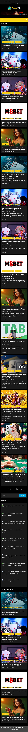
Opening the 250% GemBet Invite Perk (11, 443)
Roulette (20, 1)
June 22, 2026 (11, 379)
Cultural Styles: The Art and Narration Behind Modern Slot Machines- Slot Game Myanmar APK (14, 410)
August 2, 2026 (12, 74)
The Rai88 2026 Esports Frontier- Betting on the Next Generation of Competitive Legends (13, 475)
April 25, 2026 (11, 444)
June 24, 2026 (11, 125)
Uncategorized (5, 144)
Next (21, 489)
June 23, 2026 (11, 151)
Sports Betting (14, 3)
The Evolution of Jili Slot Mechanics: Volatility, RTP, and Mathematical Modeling (13, 46)
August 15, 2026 (12, 49)
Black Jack (5, 1)
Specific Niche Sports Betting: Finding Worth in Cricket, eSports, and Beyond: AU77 (13, 97)
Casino (10, 1)
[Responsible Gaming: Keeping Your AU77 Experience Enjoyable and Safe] (14, 60)
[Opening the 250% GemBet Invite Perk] (14, 432)
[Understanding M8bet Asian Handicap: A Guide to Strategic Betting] (14, 111)
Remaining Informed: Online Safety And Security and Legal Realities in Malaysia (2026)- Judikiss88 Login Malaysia (14, 376)
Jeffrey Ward (5, 49)
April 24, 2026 (11, 478)
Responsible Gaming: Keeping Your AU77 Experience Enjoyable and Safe (11, 71)
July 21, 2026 (11, 100)
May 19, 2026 (11, 413)
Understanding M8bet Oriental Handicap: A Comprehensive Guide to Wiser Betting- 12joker (13, 148)
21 (17, 489)
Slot (24, 1)
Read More (4, 185)
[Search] (26, 19)
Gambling (15, 1)
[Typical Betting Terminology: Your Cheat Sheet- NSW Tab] (14, 330)
